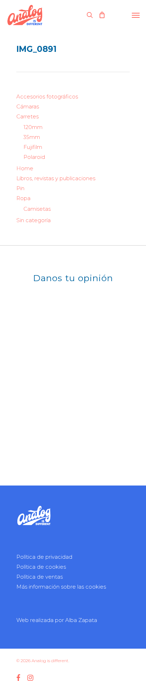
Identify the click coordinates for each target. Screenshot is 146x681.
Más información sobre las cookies (61, 586)
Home (24, 168)
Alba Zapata (81, 620)
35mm (31, 137)
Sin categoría (33, 220)
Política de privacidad (44, 556)
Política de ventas (39, 576)
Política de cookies (41, 566)
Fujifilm (32, 147)
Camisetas (37, 208)
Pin (20, 188)
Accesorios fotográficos (47, 96)
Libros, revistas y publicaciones (55, 178)
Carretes (27, 116)
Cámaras (27, 106)
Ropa (23, 198)
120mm (33, 127)
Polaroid (34, 157)
